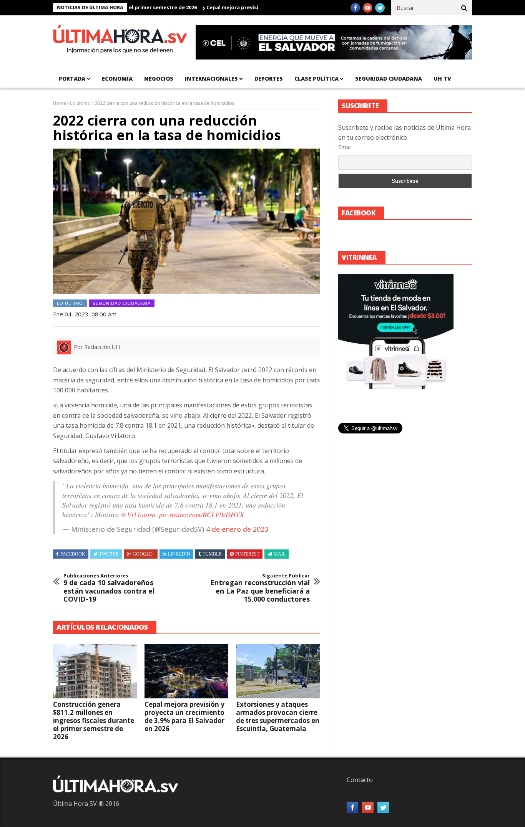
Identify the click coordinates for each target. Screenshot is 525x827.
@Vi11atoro (138, 514)
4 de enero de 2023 (237, 529)
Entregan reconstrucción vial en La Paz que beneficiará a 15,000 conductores (260, 588)
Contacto (360, 780)
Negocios (158, 78)
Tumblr (212, 554)
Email (345, 147)
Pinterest (247, 554)
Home (59, 103)
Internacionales (211, 78)
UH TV (442, 78)
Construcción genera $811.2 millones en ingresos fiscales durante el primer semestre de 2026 (93, 720)
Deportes (268, 78)
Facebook (72, 554)
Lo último (80, 103)
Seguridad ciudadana (388, 78)
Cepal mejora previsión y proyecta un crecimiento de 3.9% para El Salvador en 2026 (184, 716)
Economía (117, 78)
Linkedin (179, 554)
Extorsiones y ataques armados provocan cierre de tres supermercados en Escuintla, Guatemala (277, 716)
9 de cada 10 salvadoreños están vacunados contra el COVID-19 (109, 588)
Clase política (316, 78)
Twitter (109, 554)
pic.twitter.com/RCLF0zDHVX (201, 514)
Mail (280, 554)
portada (72, 78)
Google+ (144, 554)
